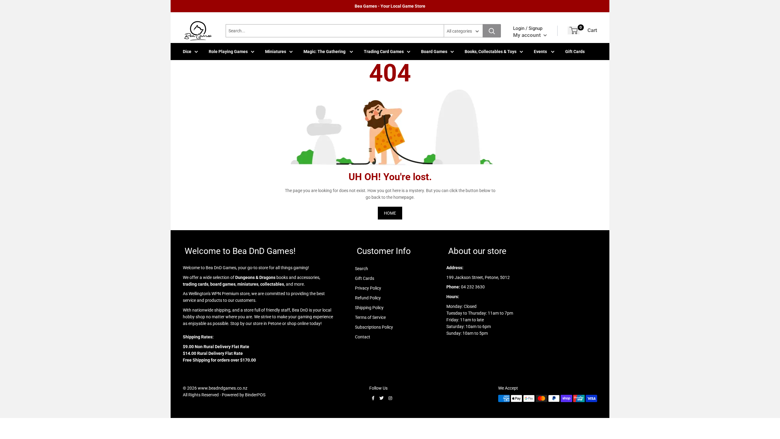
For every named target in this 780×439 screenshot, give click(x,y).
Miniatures (275, 51)
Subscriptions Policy (374, 327)
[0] (574, 30)
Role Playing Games (228, 51)
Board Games (434, 51)
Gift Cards (575, 51)
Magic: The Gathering (324, 51)
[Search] (492, 30)
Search (361, 268)
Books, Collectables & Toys (490, 51)
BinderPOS (255, 394)
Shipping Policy (369, 307)
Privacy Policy (368, 288)
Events (541, 51)
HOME (390, 213)
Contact (362, 336)
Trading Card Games (384, 51)
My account (527, 35)
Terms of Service (370, 317)
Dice (187, 51)
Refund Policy (368, 297)
